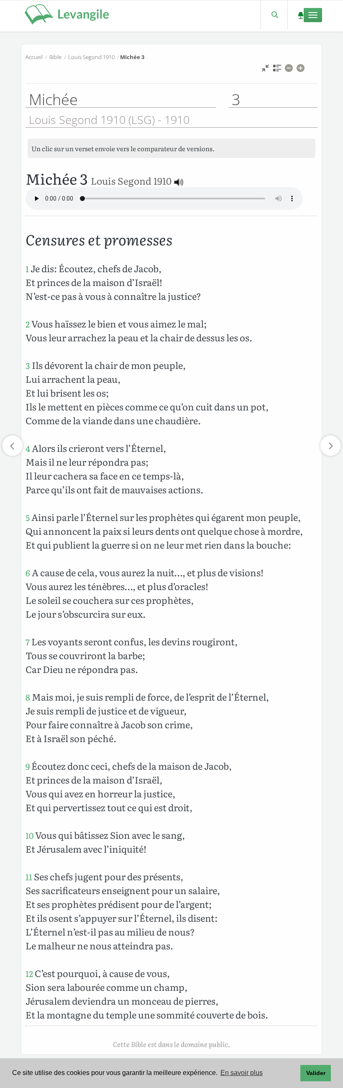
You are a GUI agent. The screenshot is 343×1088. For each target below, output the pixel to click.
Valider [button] (315, 1073)
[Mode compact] (265, 70)
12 (29, 973)
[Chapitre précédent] (12, 445)
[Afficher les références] (277, 70)
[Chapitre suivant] (330, 445)
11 (29, 877)
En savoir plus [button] (241, 1072)
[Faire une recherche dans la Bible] (274, 14)
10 (29, 835)
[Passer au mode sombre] (300, 14)
